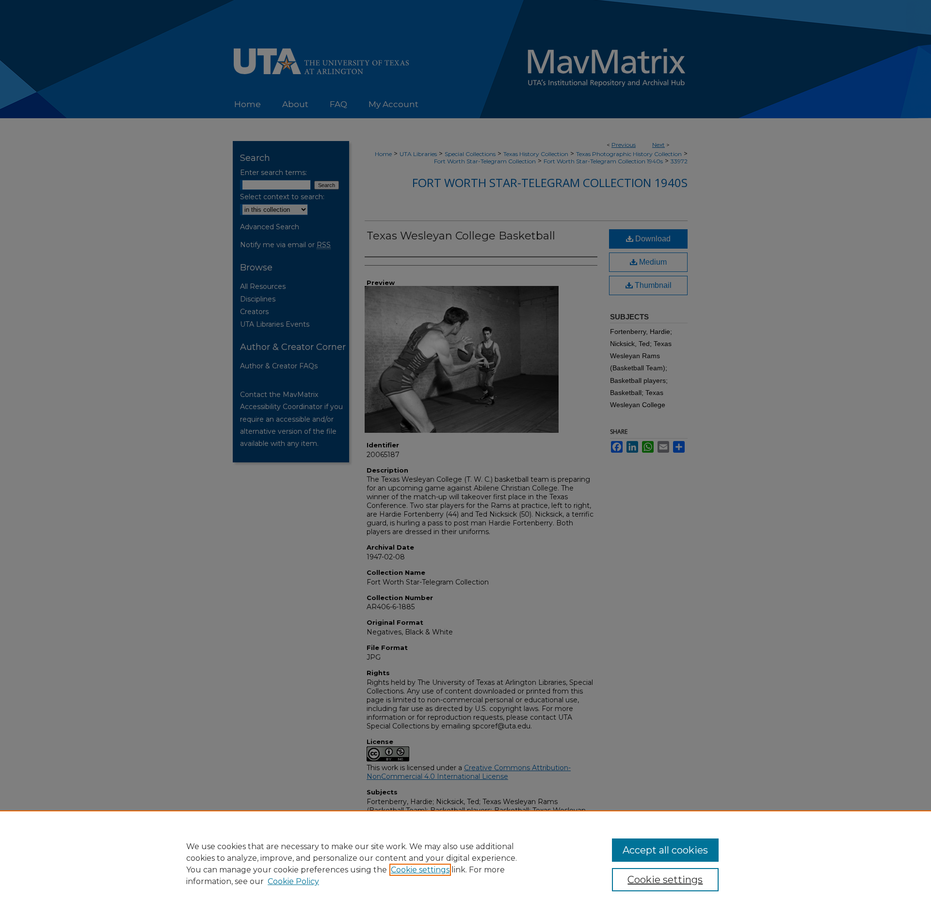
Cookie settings (420, 869)
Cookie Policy (293, 881)
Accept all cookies (665, 850)
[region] (465, 863)
